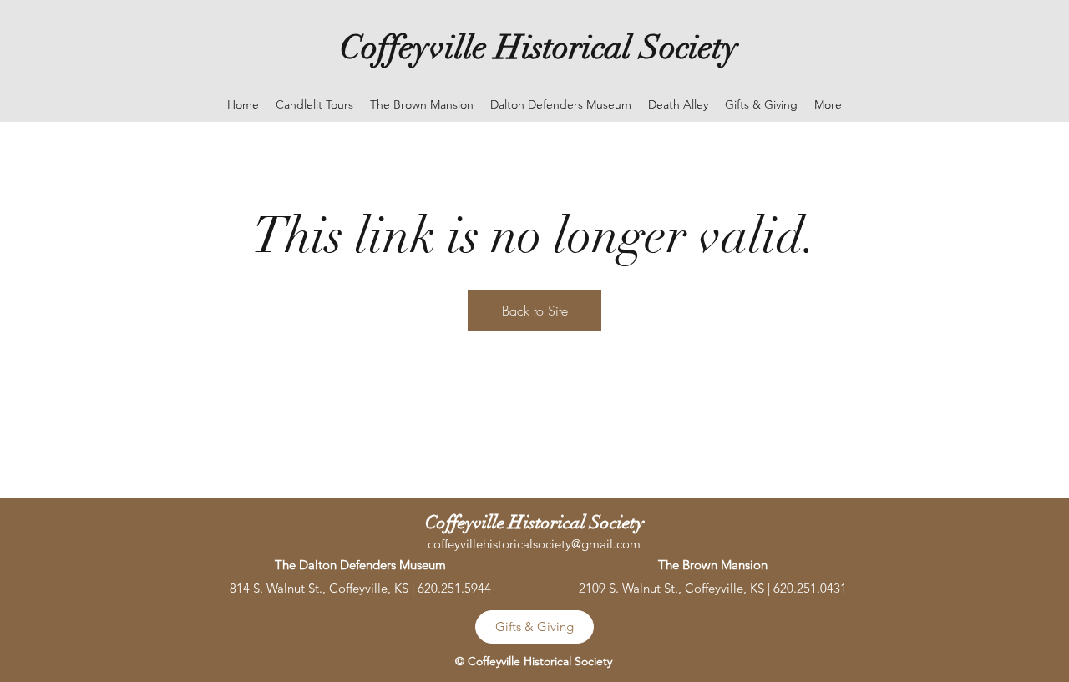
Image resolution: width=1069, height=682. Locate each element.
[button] (828, 104)
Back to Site (535, 310)
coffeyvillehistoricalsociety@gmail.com (534, 544)
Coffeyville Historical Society (539, 47)
